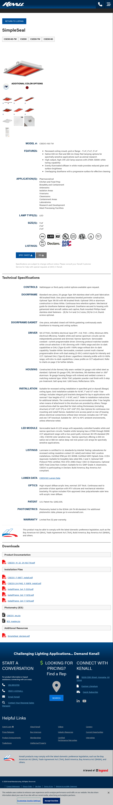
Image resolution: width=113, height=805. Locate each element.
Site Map (38, 786)
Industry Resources (65, 732)
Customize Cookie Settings (28, 800)
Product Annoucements (11, 737)
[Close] (109, 793)
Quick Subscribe (90, 691)
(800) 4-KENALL (15, 690)
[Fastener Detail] (29, 121)
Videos (60, 726)
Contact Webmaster (13, 786)
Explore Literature (89, 686)
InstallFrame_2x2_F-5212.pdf (21, 594)
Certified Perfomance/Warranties (67, 739)
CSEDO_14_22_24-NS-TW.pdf (21, 562)
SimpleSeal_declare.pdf (19, 635)
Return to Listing (14, 21)
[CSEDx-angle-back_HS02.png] (7, 121)
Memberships (35, 737)
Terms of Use (48, 786)
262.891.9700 (13, 684)
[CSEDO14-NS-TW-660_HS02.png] (29, 99)
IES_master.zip (13, 621)
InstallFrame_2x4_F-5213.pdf (21, 600)
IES (40, 255)
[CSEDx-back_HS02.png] (18, 121)
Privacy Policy (27, 786)
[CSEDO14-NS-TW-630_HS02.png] (18, 99)
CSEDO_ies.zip (14, 615)
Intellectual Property (38, 743)
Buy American (35, 732)
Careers (89, 726)
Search (56, 697)
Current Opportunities (94, 732)
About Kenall (35, 726)
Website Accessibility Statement (66, 786)
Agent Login (7, 726)
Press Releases (8, 732)
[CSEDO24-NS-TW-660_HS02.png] (29, 110)
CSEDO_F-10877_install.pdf (20, 577)
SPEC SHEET (24, 255)
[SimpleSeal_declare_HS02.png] (7, 132)
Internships (90, 737)
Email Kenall (14, 696)
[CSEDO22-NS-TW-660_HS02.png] (7, 110)
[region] (56, 796)
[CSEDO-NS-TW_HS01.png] (7, 99)
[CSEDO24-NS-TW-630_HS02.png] (18, 110)
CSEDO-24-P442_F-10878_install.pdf (24, 583)
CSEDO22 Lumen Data (49, 477)
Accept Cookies (51, 800)
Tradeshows (7, 743)
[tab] (10, 39)
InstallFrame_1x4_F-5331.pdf (20, 589)
